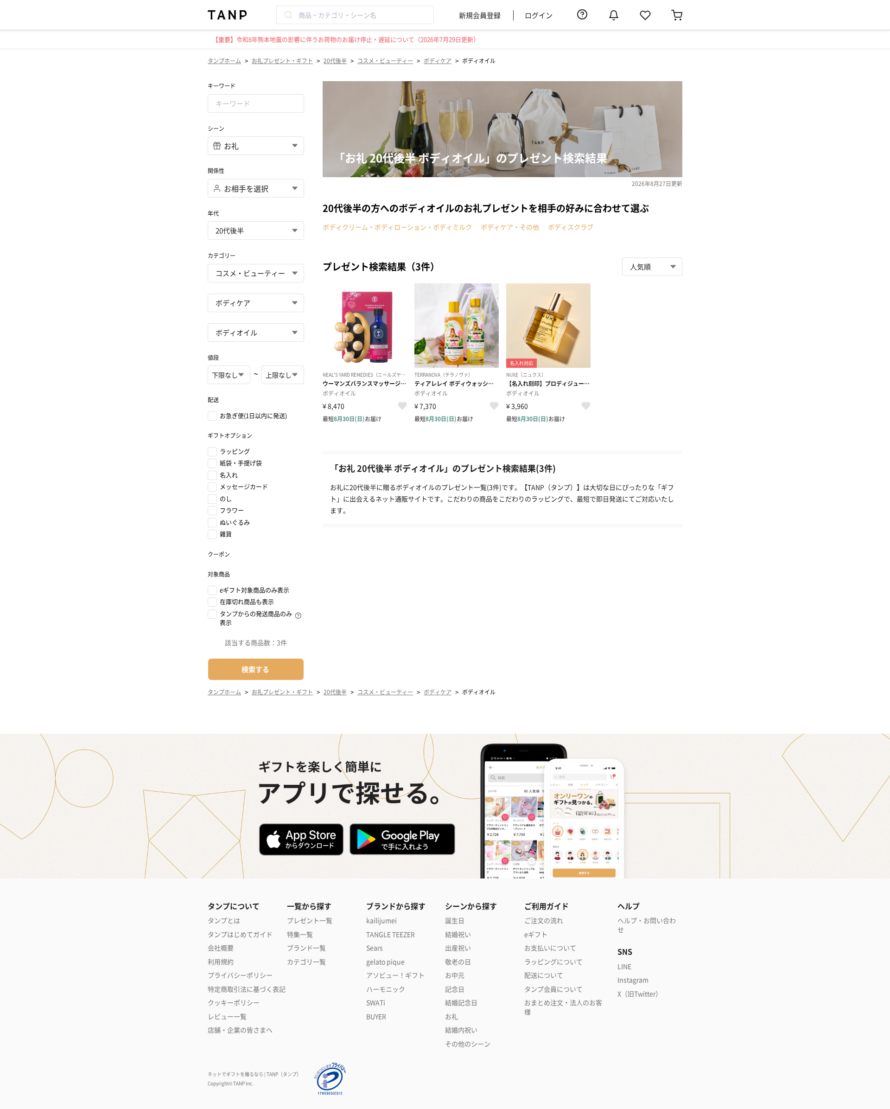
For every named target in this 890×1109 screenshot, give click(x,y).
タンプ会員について (553, 989)
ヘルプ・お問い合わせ (646, 925)
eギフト (535, 934)
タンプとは (224, 920)
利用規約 (221, 961)
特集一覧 (300, 934)
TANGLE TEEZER (390, 934)
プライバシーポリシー (240, 975)
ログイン (539, 15)
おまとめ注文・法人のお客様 (563, 1007)
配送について (543, 975)
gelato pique (385, 961)
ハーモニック (385, 989)
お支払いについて (550, 947)
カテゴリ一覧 (306, 961)
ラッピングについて (553, 961)
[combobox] (355, 15)
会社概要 (221, 947)
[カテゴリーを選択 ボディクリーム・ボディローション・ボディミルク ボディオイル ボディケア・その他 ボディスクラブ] (256, 332)
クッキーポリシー (234, 1002)
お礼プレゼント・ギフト (282, 60)
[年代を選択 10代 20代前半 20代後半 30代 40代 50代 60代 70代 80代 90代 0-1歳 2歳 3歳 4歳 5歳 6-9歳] (256, 230)
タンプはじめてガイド (240, 934)
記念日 (454, 989)
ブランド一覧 (306, 947)
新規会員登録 (480, 15)
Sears (374, 947)
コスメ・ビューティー (385, 60)
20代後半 (335, 60)
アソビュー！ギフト (395, 975)
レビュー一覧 (227, 1016)
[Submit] (288, 15)
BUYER (376, 1016)
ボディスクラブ (570, 226)
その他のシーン (467, 1043)
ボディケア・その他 (510, 226)
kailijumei (381, 920)
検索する (255, 669)
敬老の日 (458, 961)
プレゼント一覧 (309, 920)
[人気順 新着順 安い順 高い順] (652, 266)
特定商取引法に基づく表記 (247, 989)
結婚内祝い (461, 1030)
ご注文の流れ (543, 920)
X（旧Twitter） (639, 993)
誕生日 (454, 920)
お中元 (454, 975)
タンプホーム (224, 60)
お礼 (451, 1016)
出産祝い (458, 947)
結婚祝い (458, 934)
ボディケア (437, 60)
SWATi (375, 1002)
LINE (624, 966)
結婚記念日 (461, 1002)
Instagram (632, 979)
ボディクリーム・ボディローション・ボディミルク (397, 226)
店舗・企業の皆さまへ (240, 1030)
